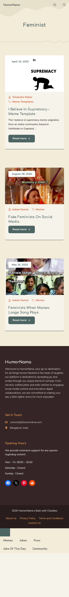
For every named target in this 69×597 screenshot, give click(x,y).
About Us (11, 518)
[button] (64, 5)
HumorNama (11, 5)
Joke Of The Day (14, 549)
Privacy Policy (28, 518)
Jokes (23, 540)
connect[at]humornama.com (26, 422)
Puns (37, 540)
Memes (40, 209)
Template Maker (22, 97)
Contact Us (34, 523)
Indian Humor (20, 209)
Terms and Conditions (51, 518)
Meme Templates (23, 101)
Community (39, 549)
